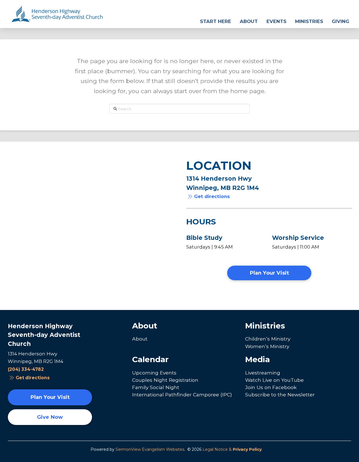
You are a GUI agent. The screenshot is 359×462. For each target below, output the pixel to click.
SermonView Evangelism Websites (150, 449)
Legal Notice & (232, 449)
